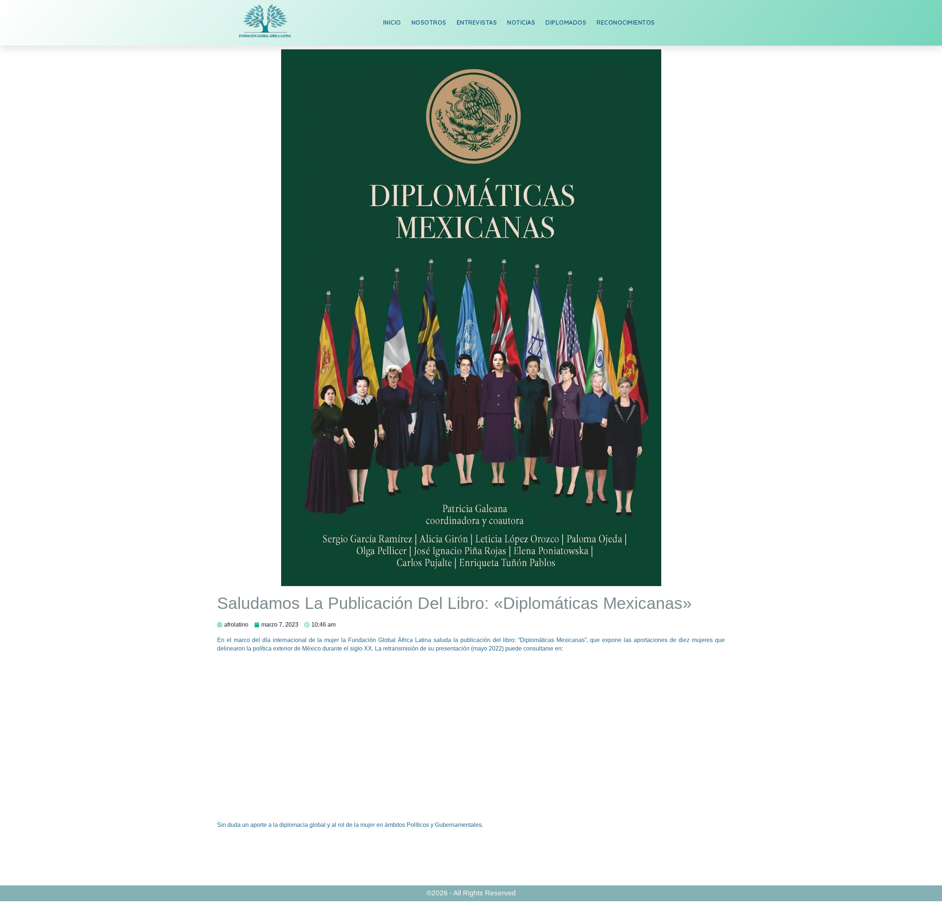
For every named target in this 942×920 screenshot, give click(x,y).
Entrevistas (477, 22)
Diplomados (565, 22)
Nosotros (428, 22)
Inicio (392, 22)
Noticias (521, 22)
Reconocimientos (625, 22)
